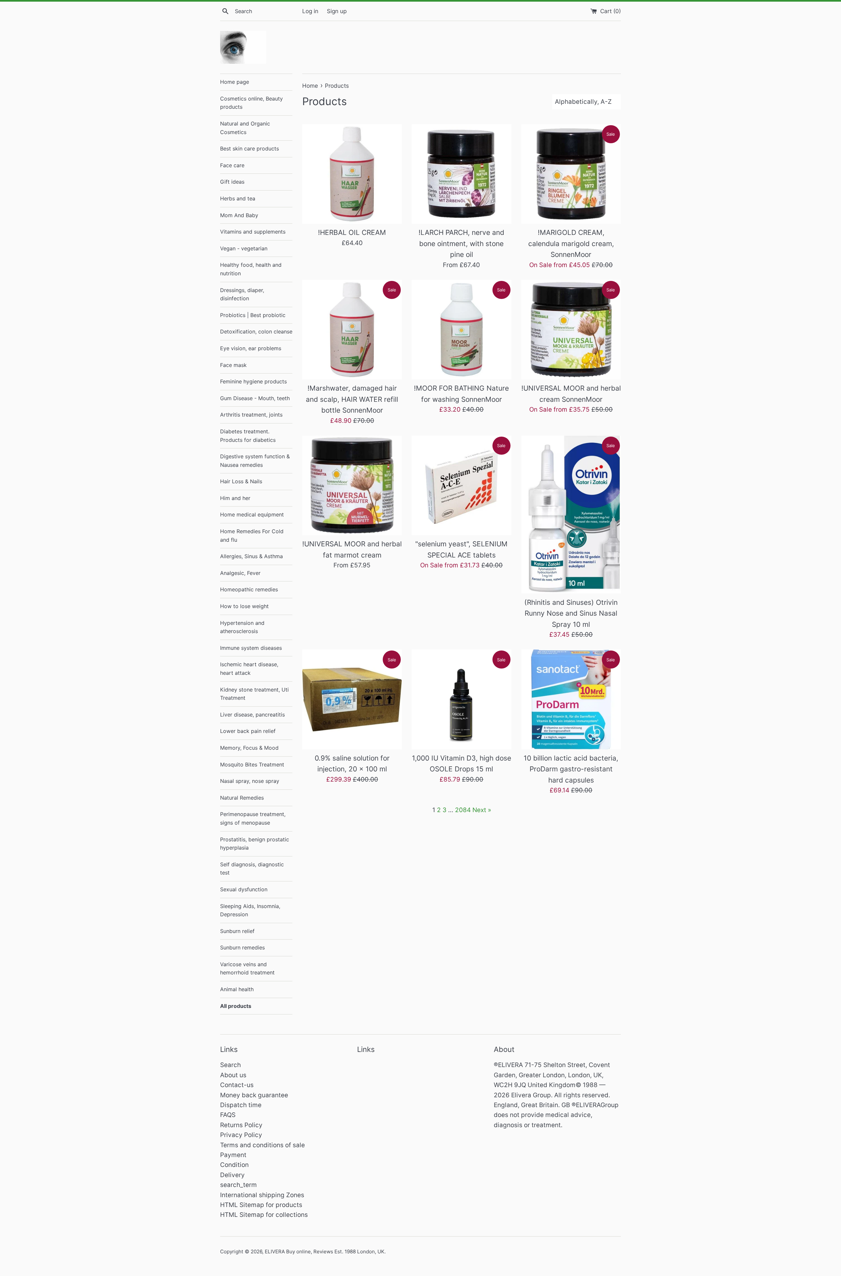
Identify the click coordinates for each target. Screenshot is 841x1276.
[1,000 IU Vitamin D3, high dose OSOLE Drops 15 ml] (461, 699)
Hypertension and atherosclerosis (242, 627)
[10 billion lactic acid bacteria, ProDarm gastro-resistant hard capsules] (571, 699)
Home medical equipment (252, 514)
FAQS (228, 1115)
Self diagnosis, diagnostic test (252, 868)
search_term (238, 1185)
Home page (234, 82)
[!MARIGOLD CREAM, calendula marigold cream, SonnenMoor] (571, 174)
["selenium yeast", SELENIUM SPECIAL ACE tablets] (461, 485)
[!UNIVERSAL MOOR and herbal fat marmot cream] (352, 485)
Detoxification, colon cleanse (256, 331)
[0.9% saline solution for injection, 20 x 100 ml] (352, 699)
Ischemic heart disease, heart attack (249, 668)
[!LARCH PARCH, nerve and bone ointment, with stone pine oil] (461, 174)
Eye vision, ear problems (250, 348)
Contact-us (237, 1085)
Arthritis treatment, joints (251, 414)
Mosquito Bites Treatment (252, 764)
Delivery (232, 1175)
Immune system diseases (251, 648)
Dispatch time (240, 1105)
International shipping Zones (262, 1195)
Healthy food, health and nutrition (251, 269)
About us (233, 1075)
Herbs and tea (237, 198)
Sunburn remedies (242, 947)
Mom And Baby (239, 215)
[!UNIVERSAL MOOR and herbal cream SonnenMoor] (571, 329)
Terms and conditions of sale (262, 1145)
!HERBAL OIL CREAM (352, 232)
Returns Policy (241, 1125)
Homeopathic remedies (249, 589)
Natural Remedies (242, 797)
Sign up (337, 11)
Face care (232, 165)
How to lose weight (244, 606)
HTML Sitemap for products (261, 1205)
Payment (233, 1155)
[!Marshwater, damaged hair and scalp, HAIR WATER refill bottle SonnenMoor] (352, 329)
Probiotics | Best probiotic (252, 315)
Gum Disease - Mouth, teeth (255, 398)
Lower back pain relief (248, 731)
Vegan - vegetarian (243, 248)
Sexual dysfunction (243, 889)
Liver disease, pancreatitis (252, 714)
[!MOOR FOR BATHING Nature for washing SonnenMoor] (461, 329)
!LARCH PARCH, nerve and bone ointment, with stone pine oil (461, 243)
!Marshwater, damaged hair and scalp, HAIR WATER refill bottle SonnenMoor (352, 399)
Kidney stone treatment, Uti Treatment (254, 693)
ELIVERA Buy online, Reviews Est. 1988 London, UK (324, 1251)
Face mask (233, 365)
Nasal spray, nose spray (249, 781)
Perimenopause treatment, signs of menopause (252, 818)
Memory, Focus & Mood (249, 747)
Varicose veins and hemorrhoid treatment (247, 968)
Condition (234, 1165)
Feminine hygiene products (253, 381)
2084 (463, 810)
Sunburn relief (237, 931)
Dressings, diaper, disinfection (242, 294)
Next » (481, 810)
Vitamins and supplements (252, 231)
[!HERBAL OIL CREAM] (352, 174)
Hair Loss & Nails (241, 481)
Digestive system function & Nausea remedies (255, 460)
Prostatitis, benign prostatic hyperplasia (254, 843)
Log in (310, 11)
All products (235, 1006)
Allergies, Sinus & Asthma (251, 556)
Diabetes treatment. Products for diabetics (248, 435)
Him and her (235, 498)
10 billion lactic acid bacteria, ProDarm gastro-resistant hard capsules (571, 769)
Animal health (237, 989)
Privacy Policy (241, 1135)
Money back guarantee (254, 1095)
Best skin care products (249, 148)
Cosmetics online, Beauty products (251, 102)
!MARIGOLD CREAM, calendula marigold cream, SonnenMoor (571, 243)
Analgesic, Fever (240, 573)
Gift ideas (232, 181)
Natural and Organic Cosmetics (245, 127)
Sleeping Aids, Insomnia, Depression (250, 910)
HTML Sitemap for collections (264, 1215)
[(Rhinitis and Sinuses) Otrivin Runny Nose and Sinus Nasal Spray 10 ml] (571, 515)
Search (230, 1065)
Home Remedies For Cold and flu (252, 535)
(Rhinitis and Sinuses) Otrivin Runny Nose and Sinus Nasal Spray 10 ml (571, 613)
